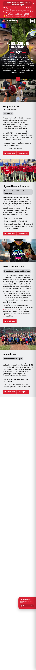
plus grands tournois (10, 309)
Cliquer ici (9, 16)
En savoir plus (9, 153)
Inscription (23, 153)
